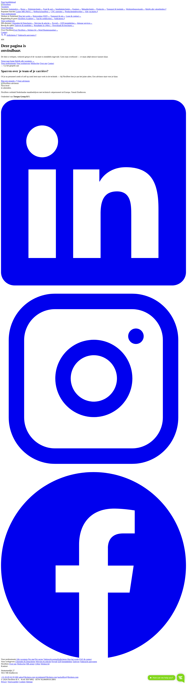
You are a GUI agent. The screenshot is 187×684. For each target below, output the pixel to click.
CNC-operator (57, 11)
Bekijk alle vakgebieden (155, 9)
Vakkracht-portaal (51, 659)
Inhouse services (84, 23)
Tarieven (76, 662)
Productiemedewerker (74, 11)
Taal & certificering (45, 18)
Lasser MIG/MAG (24, 11)
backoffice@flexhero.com (67, 677)
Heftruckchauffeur (41, 11)
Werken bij (32, 30)
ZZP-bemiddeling (68, 23)
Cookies (22, 682)
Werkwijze (35, 63)
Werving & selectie (43, 23)
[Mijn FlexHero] (5, 35)
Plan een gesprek (9, 81)
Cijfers (37, 664)
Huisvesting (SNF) (41, 16)
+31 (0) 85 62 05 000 (9, 677)
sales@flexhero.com (27, 677)
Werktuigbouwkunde (135, 9)
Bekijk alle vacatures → (24, 61)
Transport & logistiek (115, 9)
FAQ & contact (85, 659)
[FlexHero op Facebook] (93, 657)
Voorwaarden (13, 682)
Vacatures (5, 7)
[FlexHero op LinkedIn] (93, 285)
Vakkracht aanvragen (27, 35)
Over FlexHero (7, 28)
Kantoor (76, 9)
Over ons (43, 63)
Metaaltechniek (89, 9)
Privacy (4, 682)
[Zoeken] (2, 35)
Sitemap (29, 682)
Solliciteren (59, 18)
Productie (101, 9)
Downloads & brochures (63, 25)
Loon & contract (73, 16)
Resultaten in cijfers (43, 25)
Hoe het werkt (25, 16)
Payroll (56, 23)
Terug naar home (8, 61)
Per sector (39, 659)
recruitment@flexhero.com (46, 677)
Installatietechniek (63, 9)
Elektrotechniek (35, 9)
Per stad (31, 659)
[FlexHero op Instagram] (93, 471)
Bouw (23, 9)
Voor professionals (8, 14)
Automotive (14, 9)
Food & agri (49, 9)
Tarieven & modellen (24, 25)
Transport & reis (57, 16)
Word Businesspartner (48, 30)
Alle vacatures (91, 11)
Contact (4, 32)
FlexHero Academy (27, 18)
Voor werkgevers (8, 21)
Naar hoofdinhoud (8, 2)
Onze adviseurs (23, 81)
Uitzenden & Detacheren (23, 23)
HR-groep (30, 664)
